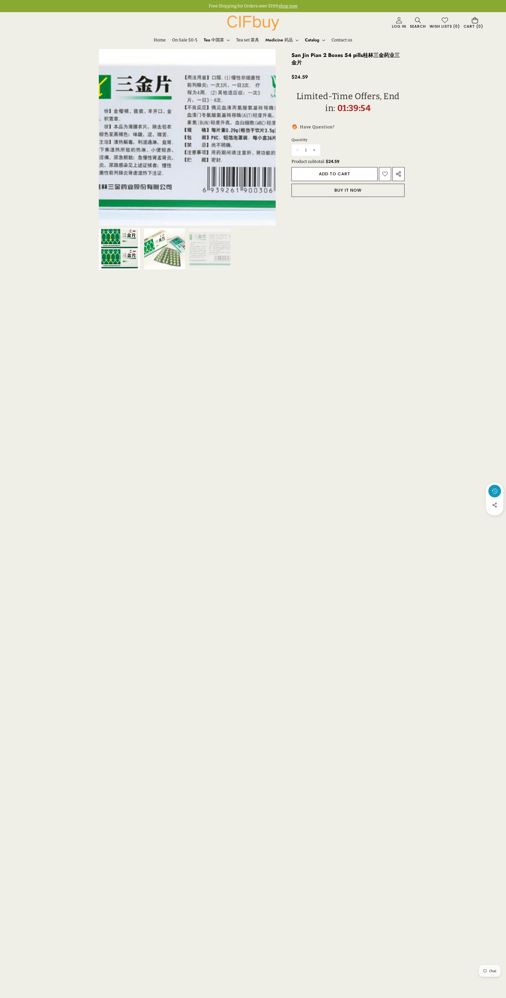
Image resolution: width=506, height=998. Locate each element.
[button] (418, 23)
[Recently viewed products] (494, 491)
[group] (119, 248)
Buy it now (348, 190)
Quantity (299, 140)
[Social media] (494, 505)
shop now (288, 5)
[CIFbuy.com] (253, 23)
